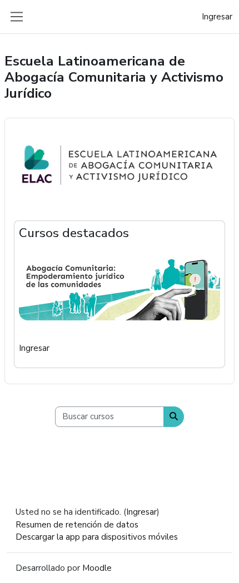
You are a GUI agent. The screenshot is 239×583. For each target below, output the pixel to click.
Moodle (97, 568)
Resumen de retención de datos (77, 524)
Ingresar (217, 16)
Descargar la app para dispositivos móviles (97, 536)
